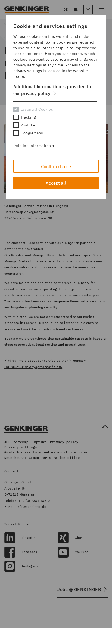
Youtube (28, 125)
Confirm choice (56, 166)
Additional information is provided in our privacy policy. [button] (52, 90)
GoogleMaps (32, 133)
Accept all (56, 183)
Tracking (28, 117)
